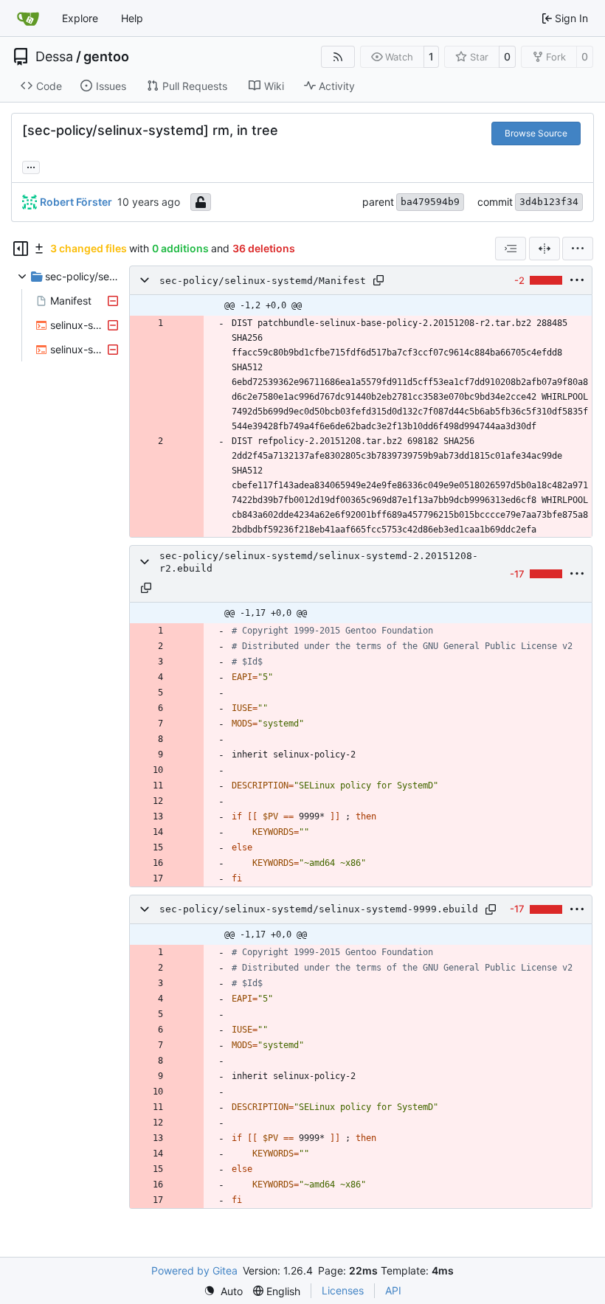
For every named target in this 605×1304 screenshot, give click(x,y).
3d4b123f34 (548, 201)
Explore (80, 18)
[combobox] (510, 248)
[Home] (28, 18)
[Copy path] (378, 280)
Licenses (343, 1290)
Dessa (54, 56)
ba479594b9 (430, 201)
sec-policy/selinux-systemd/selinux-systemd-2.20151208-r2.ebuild (318, 562)
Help (132, 18)
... (31, 165)
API (393, 1290)
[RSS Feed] (338, 57)
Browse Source (536, 133)
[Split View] (544, 248)
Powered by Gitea (194, 1270)
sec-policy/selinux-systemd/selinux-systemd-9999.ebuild (318, 909)
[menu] (577, 248)
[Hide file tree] (20, 248)
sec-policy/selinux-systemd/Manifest (262, 280)
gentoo (106, 56)
